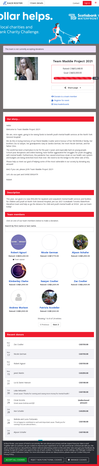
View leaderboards (61, 104)
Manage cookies (78, 460)
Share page (73, 87)
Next (55, 324)
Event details (37, 3)
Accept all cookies (15, 460)
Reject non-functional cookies (46, 460)
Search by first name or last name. (20, 226)
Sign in (87, 3)
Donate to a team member (65, 96)
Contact (76, 3)
